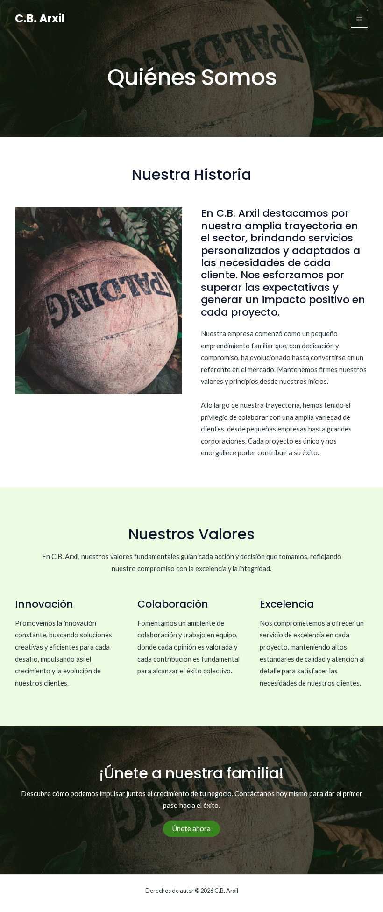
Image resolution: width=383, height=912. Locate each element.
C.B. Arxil (40, 18)
